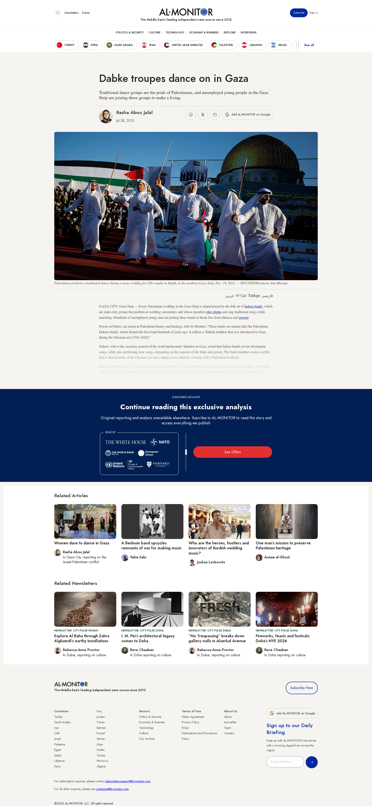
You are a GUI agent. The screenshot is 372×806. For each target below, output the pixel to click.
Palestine (59, 744)
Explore (230, 32)
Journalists (230, 722)
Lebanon (59, 761)
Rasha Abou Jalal (134, 112)
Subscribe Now (301, 687)
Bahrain (101, 728)
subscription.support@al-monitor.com (127, 781)
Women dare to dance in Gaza (81, 543)
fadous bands (253, 306)
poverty (244, 317)
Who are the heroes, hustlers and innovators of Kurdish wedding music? (219, 548)
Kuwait (101, 733)
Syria (57, 766)
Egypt (57, 750)
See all (309, 45)
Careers (229, 733)
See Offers (233, 452)
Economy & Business (204, 32)
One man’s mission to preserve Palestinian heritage (283, 545)
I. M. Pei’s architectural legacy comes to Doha (148, 638)
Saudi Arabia (62, 722)
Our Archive (147, 739)
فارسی (267, 295)
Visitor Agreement (193, 717)
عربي (229, 295)
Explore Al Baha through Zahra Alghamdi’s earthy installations (81, 638)
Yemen (101, 739)
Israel (57, 739)
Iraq (99, 711)
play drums (214, 311)
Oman (101, 722)
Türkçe (254, 295)
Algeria (101, 766)
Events (86, 13)
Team (227, 728)
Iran (56, 728)
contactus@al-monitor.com (112, 789)
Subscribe (298, 13)
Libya (100, 744)
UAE (57, 733)
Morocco (102, 761)
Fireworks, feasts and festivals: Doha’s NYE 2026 (283, 638)
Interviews (248, 32)
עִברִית (241, 295)
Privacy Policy (190, 722)
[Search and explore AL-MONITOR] (57, 12)
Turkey (58, 717)
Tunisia (101, 755)
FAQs (185, 728)
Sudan (101, 750)
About (227, 717)
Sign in (313, 13)
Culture (154, 32)
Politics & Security (130, 32)
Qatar (58, 755)
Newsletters (72, 13)
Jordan (101, 717)
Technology (175, 32)
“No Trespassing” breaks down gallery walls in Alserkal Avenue (217, 638)
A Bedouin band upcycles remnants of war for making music (151, 545)
